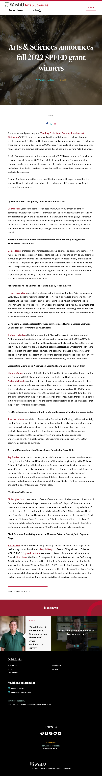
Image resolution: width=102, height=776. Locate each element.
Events (10, 669)
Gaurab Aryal (14, 209)
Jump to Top (14, 592)
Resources (12, 665)
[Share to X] (51, 124)
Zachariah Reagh (16, 381)
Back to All (26, 592)
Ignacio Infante (32, 553)
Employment (13, 672)
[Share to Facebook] (47, 124)
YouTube (55, 733)
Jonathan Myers (16, 419)
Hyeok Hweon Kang (17, 293)
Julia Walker (14, 546)
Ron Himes (21, 557)
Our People (56, 665)
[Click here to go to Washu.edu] (38, 766)
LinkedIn (59, 733)
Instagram (42, 733)
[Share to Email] (55, 124)
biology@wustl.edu (51, 748)
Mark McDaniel (15, 373)
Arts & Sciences (17, 688)
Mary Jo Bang (46, 549)
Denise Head (14, 251)
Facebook (46, 733)
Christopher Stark (17, 499)
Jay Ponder (13, 457)
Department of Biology (24, 10)
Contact (55, 669)
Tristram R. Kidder (17, 335)
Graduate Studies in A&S (21, 692)
